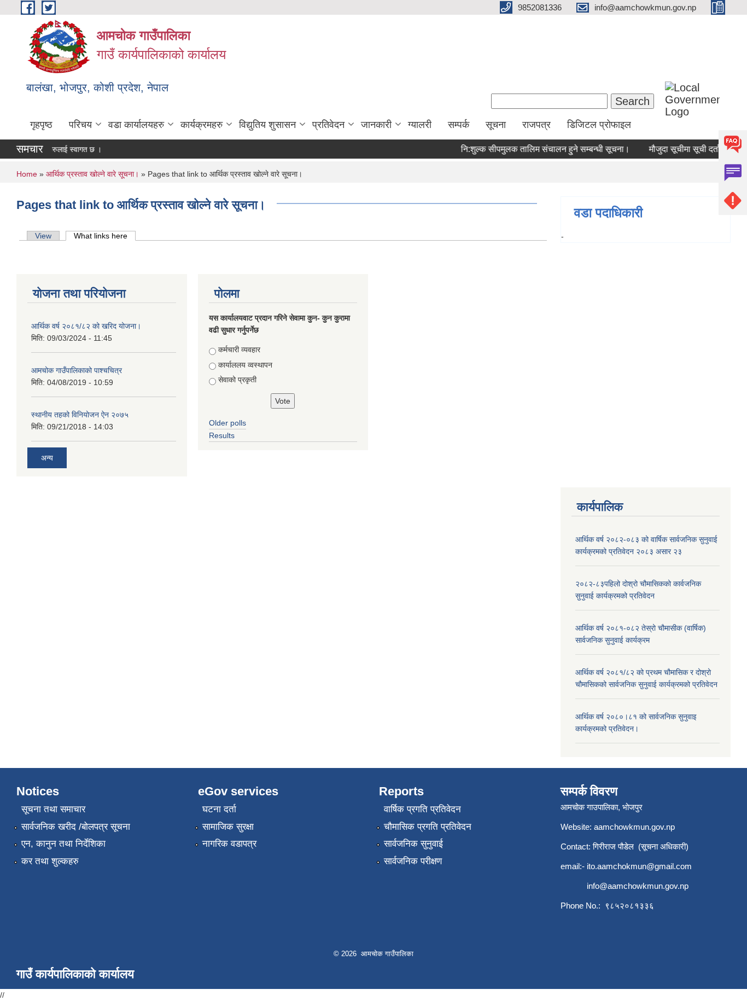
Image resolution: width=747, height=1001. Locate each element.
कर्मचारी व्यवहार (239, 349)
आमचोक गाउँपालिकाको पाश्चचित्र (76, 370)
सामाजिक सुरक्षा (228, 827)
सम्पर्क (458, 124)
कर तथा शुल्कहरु (50, 861)
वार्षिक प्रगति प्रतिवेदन (422, 809)
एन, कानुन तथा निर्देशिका (63, 844)
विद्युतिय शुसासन (267, 124)
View (43, 235)
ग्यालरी (419, 124)
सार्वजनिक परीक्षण (413, 861)
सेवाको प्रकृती (237, 379)
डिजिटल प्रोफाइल (599, 124)
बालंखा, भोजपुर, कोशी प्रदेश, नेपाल (97, 88)
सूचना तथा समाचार (53, 809)
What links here (105, 235)
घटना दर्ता (219, 809)
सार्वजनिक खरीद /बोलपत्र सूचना (75, 827)
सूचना (496, 124)
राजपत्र (536, 124)
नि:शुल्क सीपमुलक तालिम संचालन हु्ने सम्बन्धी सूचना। (538, 149)
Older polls (227, 422)
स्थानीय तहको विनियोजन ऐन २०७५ (80, 414)
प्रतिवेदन (328, 124)
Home (26, 174)
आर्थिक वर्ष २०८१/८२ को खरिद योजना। (86, 326)
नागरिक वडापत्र (229, 844)
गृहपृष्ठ (41, 124)
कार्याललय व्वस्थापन (245, 364)
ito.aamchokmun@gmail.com (639, 866)
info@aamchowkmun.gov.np (637, 886)
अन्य (47, 457)
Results (222, 435)
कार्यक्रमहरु (201, 124)
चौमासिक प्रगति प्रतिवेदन (427, 827)
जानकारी (376, 124)
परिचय (80, 124)
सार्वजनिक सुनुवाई (413, 844)
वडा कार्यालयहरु (136, 124)
